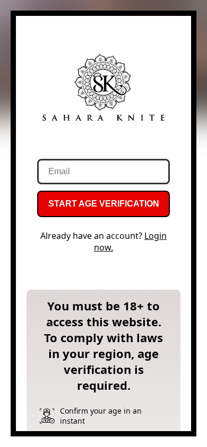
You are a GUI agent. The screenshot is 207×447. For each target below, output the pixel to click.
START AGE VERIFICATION (103, 203)
